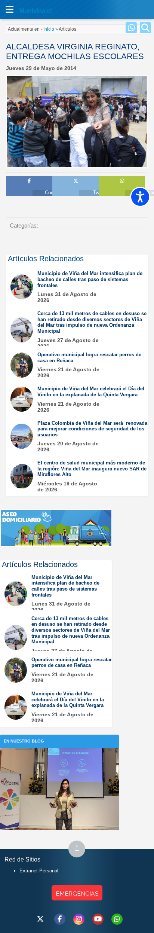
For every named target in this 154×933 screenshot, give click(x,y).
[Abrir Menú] (9, 9)
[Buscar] (145, 27)
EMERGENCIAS (77, 893)
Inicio (48, 29)
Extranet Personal (38, 870)
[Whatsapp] (131, 27)
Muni (26, 10)
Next (139, 147)
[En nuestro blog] (59, 759)
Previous (14, 147)
